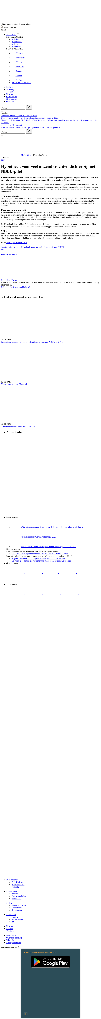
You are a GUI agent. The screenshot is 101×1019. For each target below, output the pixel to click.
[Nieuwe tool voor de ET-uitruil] (50, 362)
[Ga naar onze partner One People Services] (68, 572)
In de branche (12, 880)
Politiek (15, 894)
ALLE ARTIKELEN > (21, 82)
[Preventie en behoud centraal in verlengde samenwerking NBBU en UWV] (50, 319)
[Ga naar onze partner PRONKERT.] (52, 594)
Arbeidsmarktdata (19, 896)
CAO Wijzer (11, 96)
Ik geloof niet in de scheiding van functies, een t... (38, 558)
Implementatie (17, 919)
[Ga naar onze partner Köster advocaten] (70, 603)
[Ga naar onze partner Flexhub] (15, 594)
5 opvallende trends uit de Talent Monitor (18, 426)
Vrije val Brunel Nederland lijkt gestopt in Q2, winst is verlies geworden (31, 127)
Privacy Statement (13, 942)
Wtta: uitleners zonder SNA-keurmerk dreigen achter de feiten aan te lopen (52, 527)
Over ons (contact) (14, 938)
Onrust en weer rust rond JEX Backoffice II (19, 115)
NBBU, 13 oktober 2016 (16, 242)
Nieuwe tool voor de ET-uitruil (14, 384)
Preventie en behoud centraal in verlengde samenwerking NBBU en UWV (32, 342)
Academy (10, 89)
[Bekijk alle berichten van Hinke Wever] (11, 155)
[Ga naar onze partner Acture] (33, 572)
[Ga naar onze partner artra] (15, 603)
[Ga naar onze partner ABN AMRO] (52, 603)
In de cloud (11, 914)
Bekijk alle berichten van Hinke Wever (17, 287)
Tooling (15, 917)
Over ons (10, 101)
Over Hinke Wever (9, 280)
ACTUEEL (11, 34)
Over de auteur (9, 254)
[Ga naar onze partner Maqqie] (88, 594)
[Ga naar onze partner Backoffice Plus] (15, 572)
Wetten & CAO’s (19, 905)
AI (13, 922)
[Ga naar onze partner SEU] (33, 594)
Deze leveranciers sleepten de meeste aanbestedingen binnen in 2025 (29, 118)
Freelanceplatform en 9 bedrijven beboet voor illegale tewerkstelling (49, 546)
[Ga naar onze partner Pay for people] (88, 603)
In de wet (10, 903)
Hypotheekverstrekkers (30, 247)
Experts (9, 94)
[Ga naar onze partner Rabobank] (33, 603)
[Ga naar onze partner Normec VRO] (70, 594)
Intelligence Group (49, 247)
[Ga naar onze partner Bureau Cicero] (11, 582)
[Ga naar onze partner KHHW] (20, 582)
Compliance (17, 908)
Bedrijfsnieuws (18, 882)
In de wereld (11, 891)
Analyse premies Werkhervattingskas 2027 (38, 537)
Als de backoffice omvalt (11, 125)
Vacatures (10, 931)
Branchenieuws (18, 884)
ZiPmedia (10, 940)
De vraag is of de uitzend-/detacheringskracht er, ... (41, 561)
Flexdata (15, 887)
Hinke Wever (26, 155)
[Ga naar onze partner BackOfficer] (51, 572)
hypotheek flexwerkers (10, 247)
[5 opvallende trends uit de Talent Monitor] (50, 404)
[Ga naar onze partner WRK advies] (15, 612)
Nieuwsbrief (11, 99)
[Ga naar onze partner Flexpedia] (86, 572)
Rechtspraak (17, 910)
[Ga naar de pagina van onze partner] (24, 628)
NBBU (61, 247)
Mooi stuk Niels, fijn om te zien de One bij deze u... (40, 554)
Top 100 (9, 92)
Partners (9, 87)
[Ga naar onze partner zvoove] (34, 582)
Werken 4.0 (16, 898)
